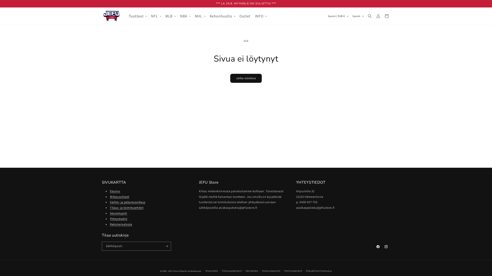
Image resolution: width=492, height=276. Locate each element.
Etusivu (115, 191)
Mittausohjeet (119, 197)
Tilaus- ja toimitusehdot (126, 208)
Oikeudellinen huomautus (319, 270)
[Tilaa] (166, 246)
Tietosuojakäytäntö (232, 270)
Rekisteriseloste (121, 224)
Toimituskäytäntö (293, 270)
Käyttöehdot (252, 270)
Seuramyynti (118, 213)
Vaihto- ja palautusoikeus (127, 202)
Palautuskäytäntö (271, 270)
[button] (137, 16)
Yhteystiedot (118, 219)
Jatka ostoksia (246, 78)
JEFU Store (173, 271)
